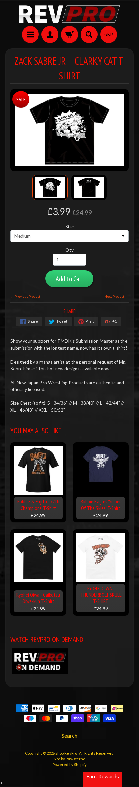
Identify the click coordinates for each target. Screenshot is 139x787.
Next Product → (116, 296)
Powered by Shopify (70, 764)
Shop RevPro (66, 753)
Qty (69, 250)
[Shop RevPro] (69, 14)
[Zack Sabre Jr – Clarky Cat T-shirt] (50, 187)
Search (69, 735)
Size (69, 226)
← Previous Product (25, 296)
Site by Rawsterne (69, 759)
